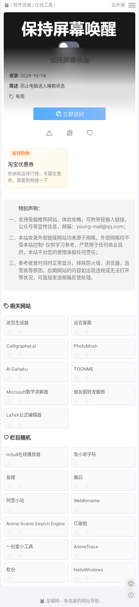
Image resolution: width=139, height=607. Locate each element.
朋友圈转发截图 (89, 392)
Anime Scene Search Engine (35, 523)
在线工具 (44, 5)
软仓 (10, 569)
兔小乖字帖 (85, 454)
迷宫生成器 (17, 323)
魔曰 (78, 477)
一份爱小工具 (19, 546)
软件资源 (22, 5)
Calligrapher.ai (21, 346)
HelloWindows (88, 569)
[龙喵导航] (7, 5)
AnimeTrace (86, 546)
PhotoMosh (85, 346)
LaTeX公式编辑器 (24, 415)
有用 (20, 96)
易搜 (10, 477)
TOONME (83, 369)
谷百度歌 (83, 323)
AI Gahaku (17, 369)
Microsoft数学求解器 (27, 392)
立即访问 (73, 114)
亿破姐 (80, 523)
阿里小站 (15, 500)
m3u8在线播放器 (23, 454)
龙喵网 (52, 601)
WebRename (87, 500)
